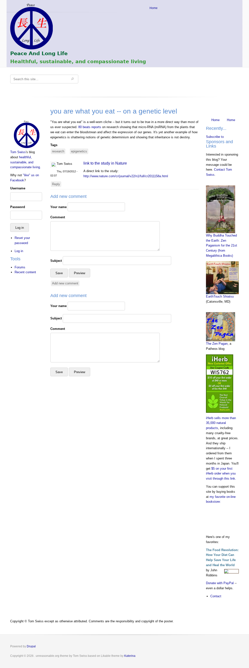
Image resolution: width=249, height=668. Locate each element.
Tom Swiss (18, 152)
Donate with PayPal (220, 583)
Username (17, 188)
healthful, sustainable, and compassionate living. (25, 162)
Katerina (129, 656)
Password (17, 207)
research (58, 151)
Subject (56, 261)
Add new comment (65, 283)
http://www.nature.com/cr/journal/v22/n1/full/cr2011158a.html (125, 176)
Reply (56, 184)
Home (154, 8)
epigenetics (79, 151)
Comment (57, 217)
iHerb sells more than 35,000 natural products (221, 423)
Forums (20, 267)
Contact (215, 596)
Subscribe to (215, 137)
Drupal (31, 646)
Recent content (25, 272)
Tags (53, 145)
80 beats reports (89, 127)
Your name (58, 207)
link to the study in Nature (105, 163)
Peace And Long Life (39, 53)
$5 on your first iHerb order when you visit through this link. (221, 474)
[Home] (26, 134)
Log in (19, 251)
